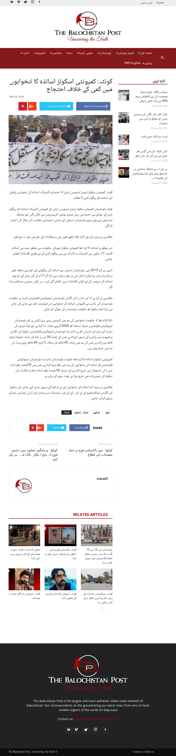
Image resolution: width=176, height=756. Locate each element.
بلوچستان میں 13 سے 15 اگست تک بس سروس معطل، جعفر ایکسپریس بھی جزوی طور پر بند (98, 556)
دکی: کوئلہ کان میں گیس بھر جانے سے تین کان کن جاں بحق (151, 153)
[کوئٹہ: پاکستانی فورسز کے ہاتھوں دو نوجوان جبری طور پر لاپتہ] (60, 535)
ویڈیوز (148, 63)
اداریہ (26, 53)
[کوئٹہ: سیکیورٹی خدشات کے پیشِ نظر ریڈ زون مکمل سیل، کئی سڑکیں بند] (96, 579)
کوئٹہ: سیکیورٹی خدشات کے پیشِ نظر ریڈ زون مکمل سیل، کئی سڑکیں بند (97, 598)
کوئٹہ (107, 412)
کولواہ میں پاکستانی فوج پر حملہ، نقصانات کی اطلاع (89, 452)
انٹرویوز (41, 53)
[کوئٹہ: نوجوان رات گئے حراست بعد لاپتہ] (24, 579)
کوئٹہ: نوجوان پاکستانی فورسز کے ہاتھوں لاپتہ (60, 596)
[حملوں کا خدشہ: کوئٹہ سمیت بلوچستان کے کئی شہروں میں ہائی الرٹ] (24, 535)
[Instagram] (32, 3)
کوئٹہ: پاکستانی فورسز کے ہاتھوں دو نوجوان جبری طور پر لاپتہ (60, 554)
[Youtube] (12, 3)
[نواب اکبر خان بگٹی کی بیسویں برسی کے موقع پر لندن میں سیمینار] (123, 117)
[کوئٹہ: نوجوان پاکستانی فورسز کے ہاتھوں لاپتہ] (60, 579)
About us (149, 752)
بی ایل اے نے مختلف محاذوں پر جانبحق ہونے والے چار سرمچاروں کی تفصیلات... (149, 174)
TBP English (132, 63)
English (160, 3)
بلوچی (150, 3)
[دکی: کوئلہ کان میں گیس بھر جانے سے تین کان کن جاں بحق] (123, 154)
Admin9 (102, 479)
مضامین (57, 53)
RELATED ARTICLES (90, 514)
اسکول (96, 412)
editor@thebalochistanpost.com (96, 719)
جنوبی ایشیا (86, 53)
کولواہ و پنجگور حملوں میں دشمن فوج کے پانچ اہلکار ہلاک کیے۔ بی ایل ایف (33, 454)
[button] (162, 58)
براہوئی (143, 3)
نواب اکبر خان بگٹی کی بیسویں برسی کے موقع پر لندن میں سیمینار (150, 119)
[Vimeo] (18, 3)
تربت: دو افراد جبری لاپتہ (154, 136)
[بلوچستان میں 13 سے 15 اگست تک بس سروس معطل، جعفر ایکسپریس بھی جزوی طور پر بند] (96, 535)
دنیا (70, 53)
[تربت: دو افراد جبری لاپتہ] (123, 139)
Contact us (138, 752)
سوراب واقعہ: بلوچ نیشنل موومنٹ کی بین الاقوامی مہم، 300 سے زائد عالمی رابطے (151, 97)
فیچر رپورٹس (126, 53)
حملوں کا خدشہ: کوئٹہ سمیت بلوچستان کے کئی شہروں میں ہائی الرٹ (25, 554)
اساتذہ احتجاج (81, 412)
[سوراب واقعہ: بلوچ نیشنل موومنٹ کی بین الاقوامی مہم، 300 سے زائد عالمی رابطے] (123, 95)
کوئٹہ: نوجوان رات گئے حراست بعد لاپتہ (24, 596)
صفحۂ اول (146, 53)
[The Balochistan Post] (88, 27)
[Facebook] (39, 3)
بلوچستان (105, 53)
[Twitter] (25, 3)
